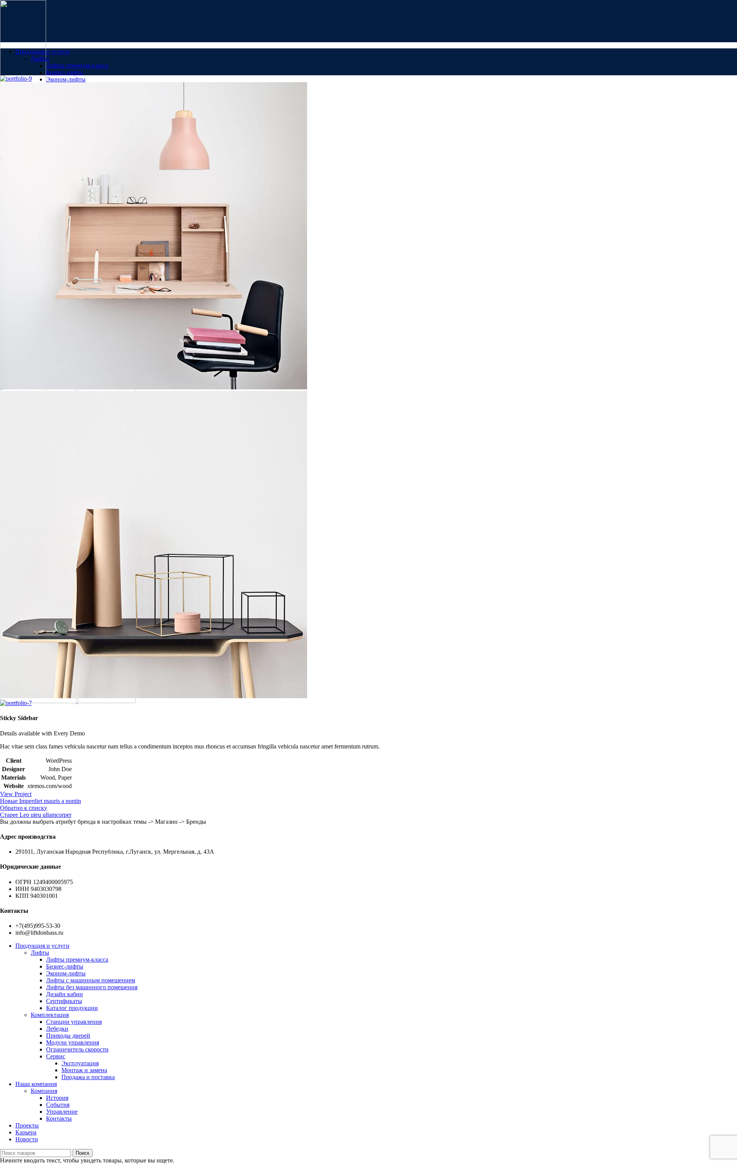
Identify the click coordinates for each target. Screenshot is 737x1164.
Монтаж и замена (84, 1070)
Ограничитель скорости (77, 1049)
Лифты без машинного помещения (91, 987)
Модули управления (72, 1042)
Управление (62, 1111)
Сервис (55, 1056)
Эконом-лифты (66, 79)
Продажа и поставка (88, 1077)
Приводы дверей (68, 1035)
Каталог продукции (72, 1008)
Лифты (40, 58)
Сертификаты (64, 1001)
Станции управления (74, 1021)
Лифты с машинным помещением (90, 980)
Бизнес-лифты (64, 72)
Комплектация (50, 1015)
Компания (44, 1091)
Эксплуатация (80, 1063)
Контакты (59, 1118)
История (57, 1097)
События (57, 1104)
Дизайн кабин (64, 994)
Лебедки (57, 1028)
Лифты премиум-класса (77, 65)
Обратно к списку (23, 808)
